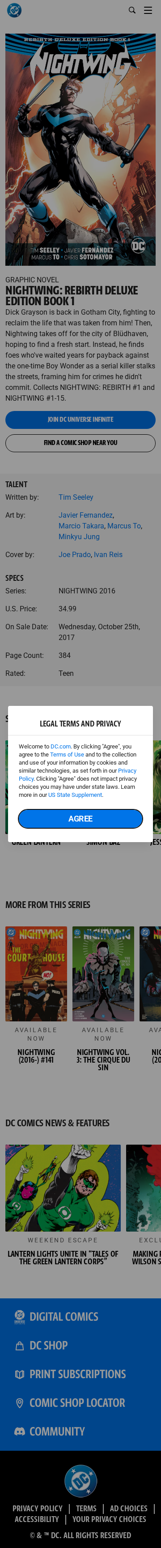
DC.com (61, 746)
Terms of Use (67, 754)
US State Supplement (75, 794)
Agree (80, 818)
